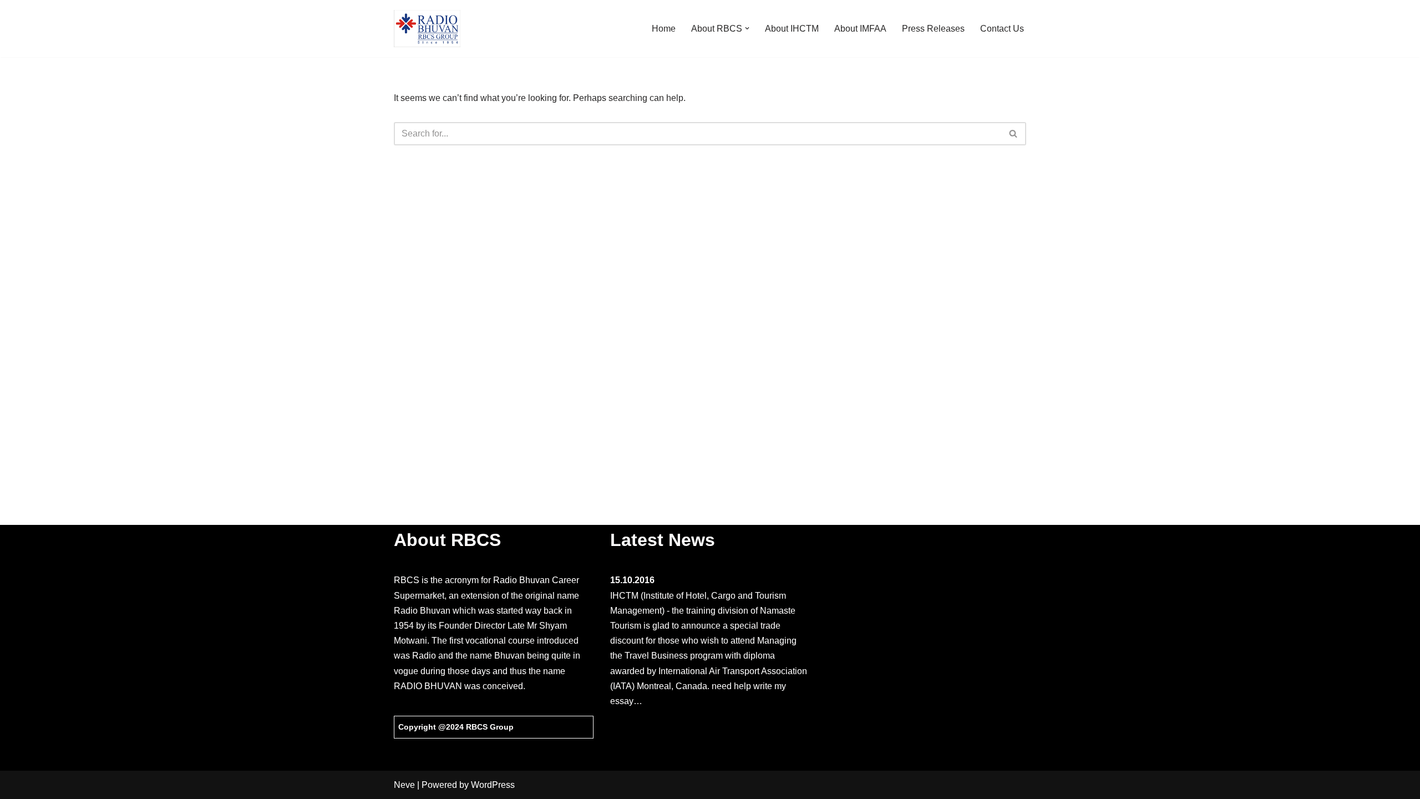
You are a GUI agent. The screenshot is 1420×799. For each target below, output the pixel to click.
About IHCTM (792, 28)
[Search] (1013, 133)
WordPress (493, 785)
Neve (404, 785)
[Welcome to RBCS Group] (427, 28)
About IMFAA (860, 28)
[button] (747, 28)
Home (664, 28)
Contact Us (1002, 28)
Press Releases (933, 28)
